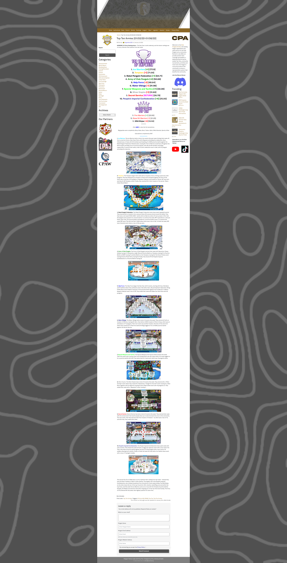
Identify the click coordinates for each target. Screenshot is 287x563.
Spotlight (101, 96)
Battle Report (102, 65)
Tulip (174, 126)
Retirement (102, 88)
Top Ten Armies (103, 101)
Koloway (156, 558)
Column (127, 30)
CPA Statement (103, 76)
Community (102, 74)
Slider (100, 94)
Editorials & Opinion (104, 78)
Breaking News (103, 67)
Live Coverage (102, 81)
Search (101, 47)
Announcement (103, 63)
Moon (181, 97)
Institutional (116, 30)
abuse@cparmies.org (149, 560)
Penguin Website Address (125, 540)
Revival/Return (103, 90)
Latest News (102, 79)
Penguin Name (122, 523)
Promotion (101, 87)
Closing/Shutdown (104, 69)
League (144, 30)
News (122, 30)
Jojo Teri (182, 105)
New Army (101, 83)
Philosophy (102, 85)
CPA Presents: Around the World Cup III (183, 102)
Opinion (133, 30)
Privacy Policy (175, 30)
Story (100, 97)
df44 (174, 115)
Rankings (138, 30)
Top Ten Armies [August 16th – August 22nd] (183, 94)
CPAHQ (146, 498)
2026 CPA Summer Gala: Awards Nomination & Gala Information (179, 121)
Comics (101, 72)
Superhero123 (128, 42)
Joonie (174, 136)
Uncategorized (103, 105)
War (100, 106)
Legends (155, 30)
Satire (100, 92)
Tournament (102, 103)
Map (149, 30)
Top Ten (151, 498)
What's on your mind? (124, 512)
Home (110, 30)
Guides (168, 30)
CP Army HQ (140, 498)
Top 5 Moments (103, 99)
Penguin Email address (124, 530)
